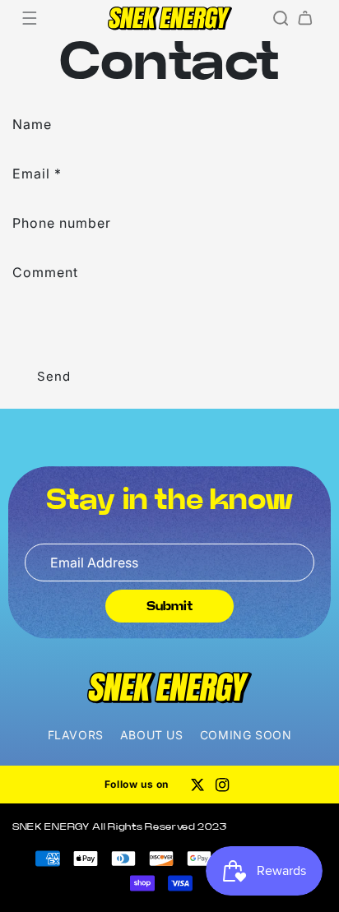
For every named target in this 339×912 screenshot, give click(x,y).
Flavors (76, 735)
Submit (169, 606)
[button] (30, 18)
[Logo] (169, 687)
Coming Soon (246, 735)
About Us (151, 735)
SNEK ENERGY (51, 826)
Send (54, 376)
